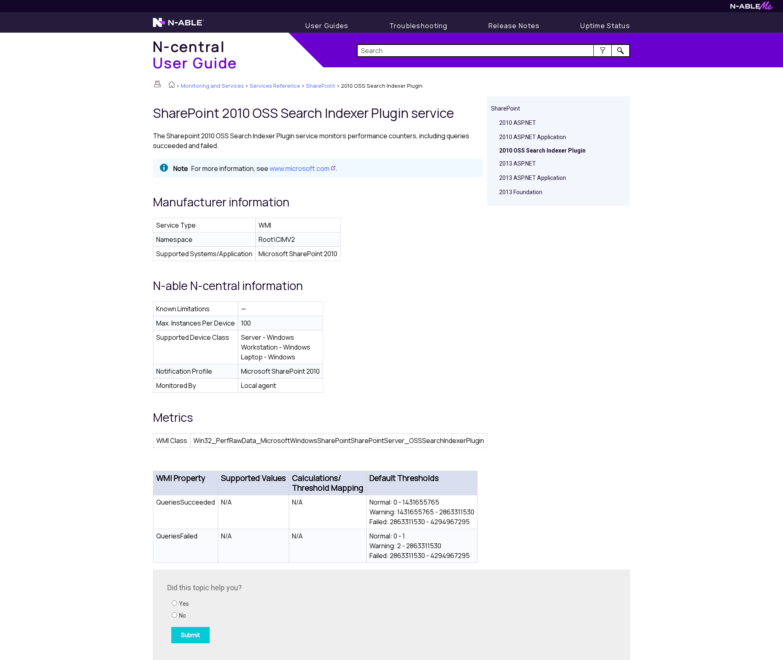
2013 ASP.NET (517, 163)
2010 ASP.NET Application (532, 137)
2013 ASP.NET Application (532, 178)
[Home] (171, 85)
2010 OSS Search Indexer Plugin (542, 150)
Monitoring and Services (212, 85)
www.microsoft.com (300, 168)
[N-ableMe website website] (751, 8)
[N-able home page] (178, 26)
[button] (602, 50)
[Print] (157, 84)
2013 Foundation (520, 192)
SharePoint (320, 85)
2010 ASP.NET (517, 123)
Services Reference (275, 85)
